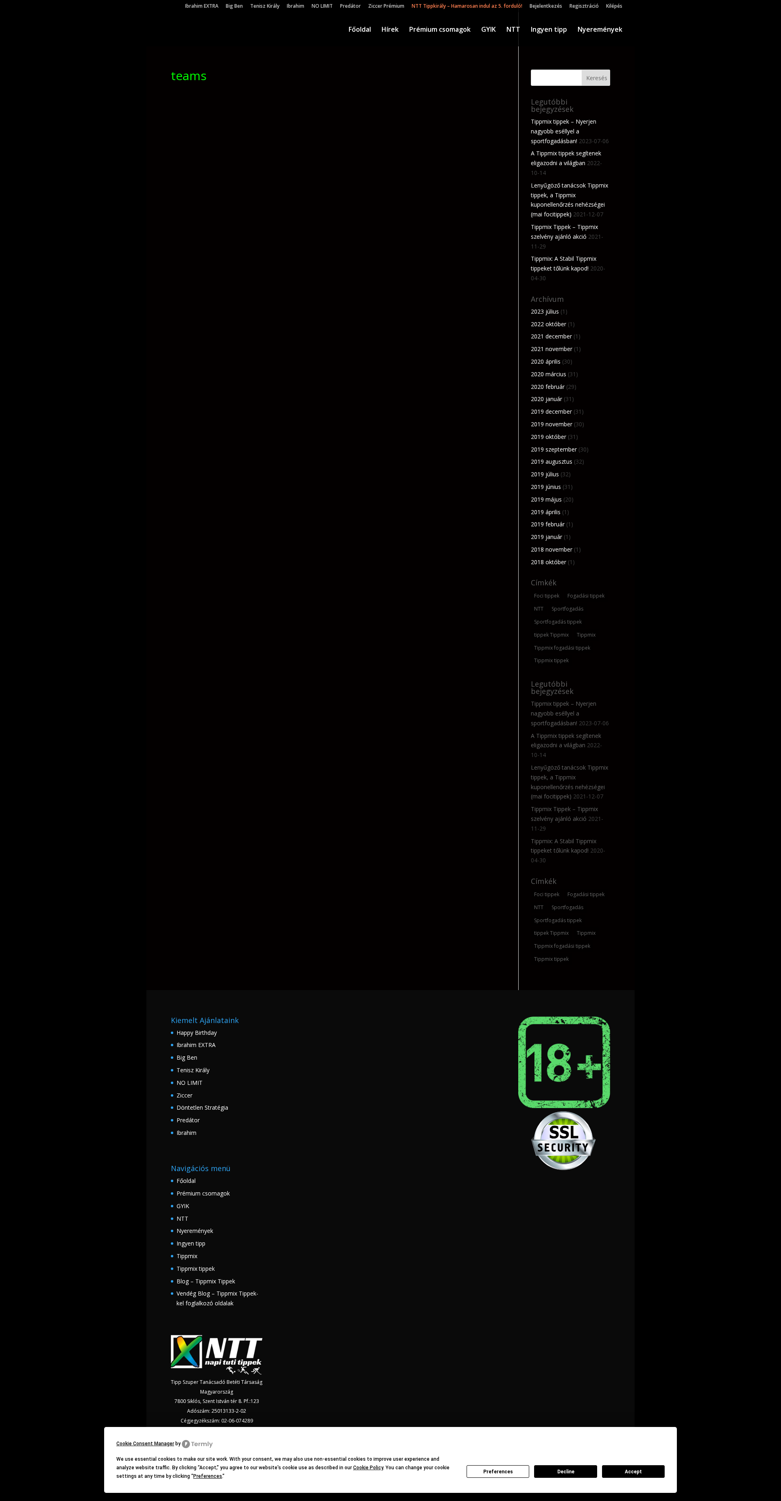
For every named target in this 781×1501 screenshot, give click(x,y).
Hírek (390, 30)
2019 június (546, 487)
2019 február (548, 524)
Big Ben (234, 6)
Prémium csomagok (440, 30)
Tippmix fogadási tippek (562, 647)
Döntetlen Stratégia (202, 1107)
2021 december (551, 336)
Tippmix (586, 634)
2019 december (551, 411)
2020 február (548, 387)
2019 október (548, 437)
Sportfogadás (567, 608)
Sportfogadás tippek (558, 621)
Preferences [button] (207, 1476)
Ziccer (184, 1095)
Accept (633, 1472)
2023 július (545, 311)
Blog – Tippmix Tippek (206, 1281)
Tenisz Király (264, 6)
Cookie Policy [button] (368, 1467)
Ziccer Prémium (386, 6)
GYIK (488, 30)
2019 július (545, 474)
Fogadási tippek (585, 595)
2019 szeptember (554, 449)
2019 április (546, 512)
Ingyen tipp (549, 30)
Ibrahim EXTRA (201, 6)
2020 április (546, 361)
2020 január (546, 399)
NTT (513, 30)
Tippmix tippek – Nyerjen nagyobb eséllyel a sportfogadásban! (563, 131)
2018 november (551, 549)
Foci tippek (546, 595)
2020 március (548, 374)
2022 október (548, 324)
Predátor (350, 6)
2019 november (551, 424)
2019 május (546, 499)
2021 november (551, 349)
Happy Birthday (197, 1032)
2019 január (546, 537)
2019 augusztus (551, 461)
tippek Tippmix (551, 634)
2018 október (548, 562)
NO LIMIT (322, 6)
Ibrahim (295, 6)
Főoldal (360, 30)
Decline (565, 1472)
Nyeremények (600, 30)
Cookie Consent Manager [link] (145, 1443)
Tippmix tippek (551, 660)
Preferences (498, 1472)
